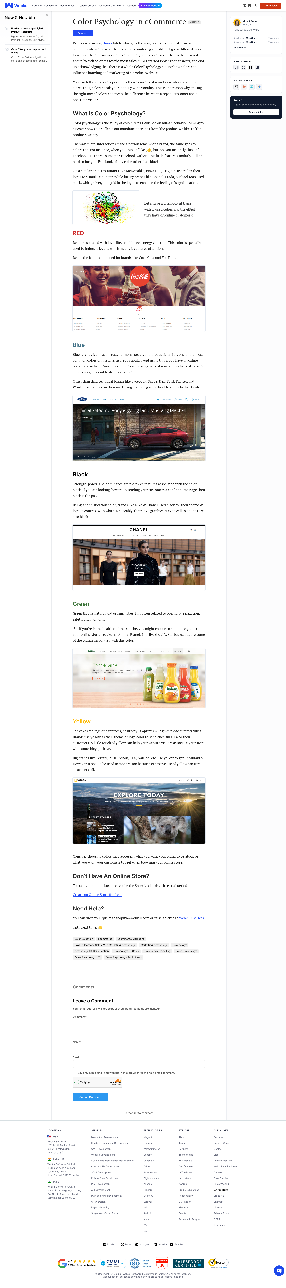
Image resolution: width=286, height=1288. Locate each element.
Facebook (112, 1244)
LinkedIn (162, 1244)
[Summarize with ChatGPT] (236, 87)
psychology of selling (157, 951)
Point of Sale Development (105, 1178)
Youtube (178, 1244)
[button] (83, 33)
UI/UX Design (98, 1201)
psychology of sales (126, 951)
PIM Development (100, 1183)
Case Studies (221, 1178)
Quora (107, 43)
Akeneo (148, 1183)
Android (148, 1213)
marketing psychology (154, 945)
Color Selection (83, 938)
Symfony (148, 1195)
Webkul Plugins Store (225, 1166)
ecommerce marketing (131, 938)
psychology (180, 945)
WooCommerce (152, 1148)
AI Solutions (150, 5)
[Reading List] (250, 6)
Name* (77, 1042)
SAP (146, 1230)
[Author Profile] (237, 22)
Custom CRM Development (105, 1166)
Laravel (148, 1201)
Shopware (149, 1160)
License (218, 1207)
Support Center (222, 1143)
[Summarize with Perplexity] (252, 87)
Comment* (80, 1016)
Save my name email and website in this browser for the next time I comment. (126, 1072)
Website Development (103, 1154)
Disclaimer (219, 1225)
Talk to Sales (270, 5)
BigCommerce (151, 1178)
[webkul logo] (17, 5)
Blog (216, 1154)
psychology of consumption (91, 951)
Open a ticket (256, 112)
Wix (146, 1225)
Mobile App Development (105, 1137)
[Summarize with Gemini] (259, 87)
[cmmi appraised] (113, 1263)
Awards (183, 1183)
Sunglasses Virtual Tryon (104, 1213)
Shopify (148, 1154)
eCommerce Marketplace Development (112, 1160)
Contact (218, 1148)
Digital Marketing (100, 1207)
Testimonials (185, 1160)
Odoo (147, 1166)
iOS (145, 1207)
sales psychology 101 (87, 957)
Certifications (186, 1166)
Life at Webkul (221, 1183)
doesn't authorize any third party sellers (132, 1276)
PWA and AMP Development (106, 1195)
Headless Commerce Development (110, 1143)
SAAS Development (101, 1172)
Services (218, 1137)
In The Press (185, 1172)
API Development (100, 1189)
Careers (131, 5)
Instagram (144, 1244)
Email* (77, 1057)
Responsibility (186, 1195)
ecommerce (105, 938)
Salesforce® (150, 1172)
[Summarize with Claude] (244, 87)
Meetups (183, 1207)
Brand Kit (219, 1195)
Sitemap (218, 1201)
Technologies (186, 1154)
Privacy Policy (221, 1213)
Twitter (128, 1244)
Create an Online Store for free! (97, 894)
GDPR (217, 1219)
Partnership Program (190, 1219)
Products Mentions (189, 1189)
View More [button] (238, 47)
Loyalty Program (223, 1160)
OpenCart (149, 1143)
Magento (148, 1137)
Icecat (147, 1219)
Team (182, 1143)
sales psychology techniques (124, 957)
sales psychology (186, 951)
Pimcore (148, 1189)
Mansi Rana (251, 38)
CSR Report (185, 1201)
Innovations (185, 1178)
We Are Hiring (221, 1189)
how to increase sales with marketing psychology (105, 945)
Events (182, 1213)
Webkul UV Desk (191, 918)
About (182, 1137)
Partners (183, 1148)
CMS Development (101, 1148)
